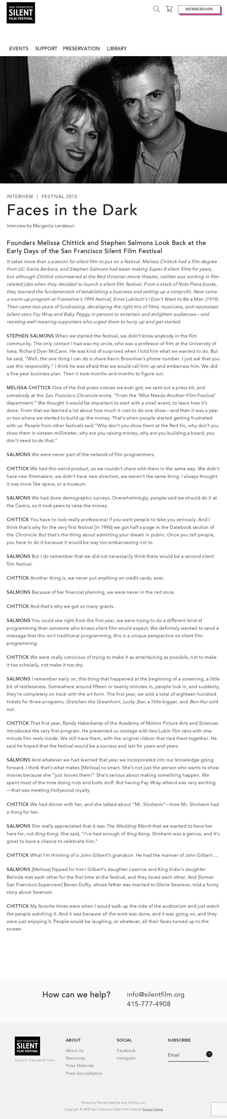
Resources (75, 1058)
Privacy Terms (153, 1109)
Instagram (126, 1058)
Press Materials (80, 1066)
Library (117, 49)
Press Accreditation (84, 1074)
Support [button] (46, 49)
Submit (209, 1054)
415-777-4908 (149, 1004)
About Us (75, 1051)
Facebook (126, 1051)
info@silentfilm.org (155, 995)
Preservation (81, 49)
